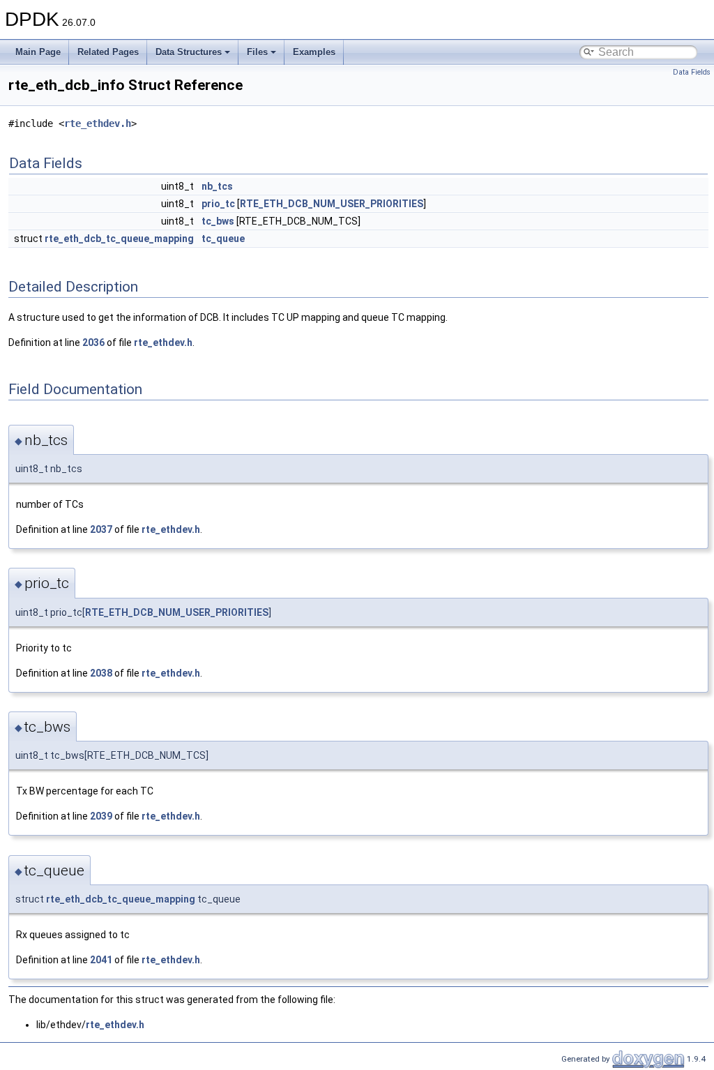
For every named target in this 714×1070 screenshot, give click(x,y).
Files (257, 52)
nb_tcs (217, 186)
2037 (101, 529)
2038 (101, 673)
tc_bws (218, 221)
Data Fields (692, 72)
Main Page (38, 52)
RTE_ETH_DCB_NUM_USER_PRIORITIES (331, 203)
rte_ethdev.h (97, 123)
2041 (101, 959)
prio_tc (218, 203)
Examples (314, 52)
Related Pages (108, 52)
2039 (101, 816)
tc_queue (223, 238)
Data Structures (188, 52)
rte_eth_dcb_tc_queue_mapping (119, 238)
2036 (93, 342)
